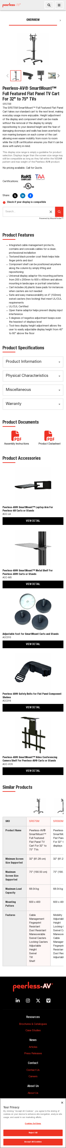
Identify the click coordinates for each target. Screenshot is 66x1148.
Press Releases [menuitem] (33, 1053)
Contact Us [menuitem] (33, 1070)
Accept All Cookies (33, 1142)
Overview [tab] (33, 20)
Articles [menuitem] (33, 1047)
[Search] (49, 5)
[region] (33, 1123)
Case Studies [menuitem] (33, 1030)
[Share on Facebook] (30, 195)
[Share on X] (15, 195)
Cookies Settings (33, 1124)
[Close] (59, 5)
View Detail (33, 521)
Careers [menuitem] (33, 1076)
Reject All (33, 1133)
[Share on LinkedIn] (22, 195)
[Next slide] (58, 75)
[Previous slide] (7, 75)
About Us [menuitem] (33, 1093)
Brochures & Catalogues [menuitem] (33, 1024)
